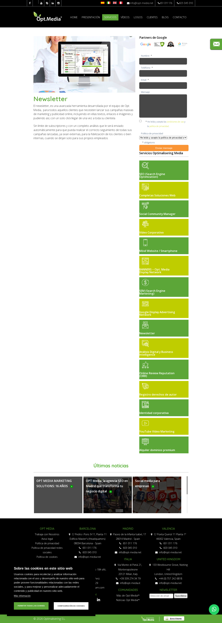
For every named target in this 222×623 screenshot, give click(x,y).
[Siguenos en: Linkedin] (53, 3)
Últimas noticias (111, 466)
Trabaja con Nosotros (47, 534)
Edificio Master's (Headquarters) (87, 538)
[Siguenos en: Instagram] (58, 3)
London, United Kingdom (168, 574)
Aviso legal (47, 538)
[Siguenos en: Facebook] (30, 3)
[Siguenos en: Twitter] (35, 2)
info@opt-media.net (141, 3)
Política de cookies (47, 556)
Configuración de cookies (71, 606)
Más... (58, 496)
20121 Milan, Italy (128, 574)
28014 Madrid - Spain (128, 538)
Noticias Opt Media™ (128, 600)
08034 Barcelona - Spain (87, 543)
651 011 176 (166, 3)
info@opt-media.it (129, 583)
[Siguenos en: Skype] (47, 3)
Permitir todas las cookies (31, 606)
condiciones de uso (175, 121)
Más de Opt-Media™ (128, 595)
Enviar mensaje (163, 148)
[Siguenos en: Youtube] (41, 3)
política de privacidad (159, 126)
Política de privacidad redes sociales (47, 550)
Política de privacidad (47, 543)
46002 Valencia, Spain (168, 538)
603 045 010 (186, 3)
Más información (22, 596)
